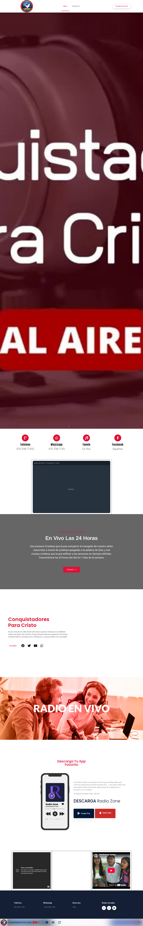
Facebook (117, 677)
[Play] (46, 922)
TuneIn (86, 677)
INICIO (65, 6)
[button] (69, 658)
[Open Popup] (59, 922)
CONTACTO (76, 6)
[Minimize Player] (139, 922)
